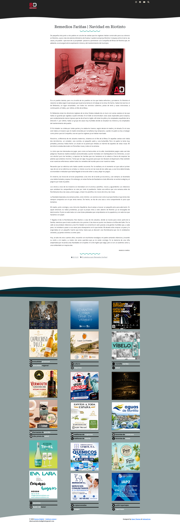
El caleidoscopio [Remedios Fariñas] (94, 257)
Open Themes (136, 519)
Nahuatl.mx (146, 519)
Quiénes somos (50, 519)
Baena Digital (39, 519)
